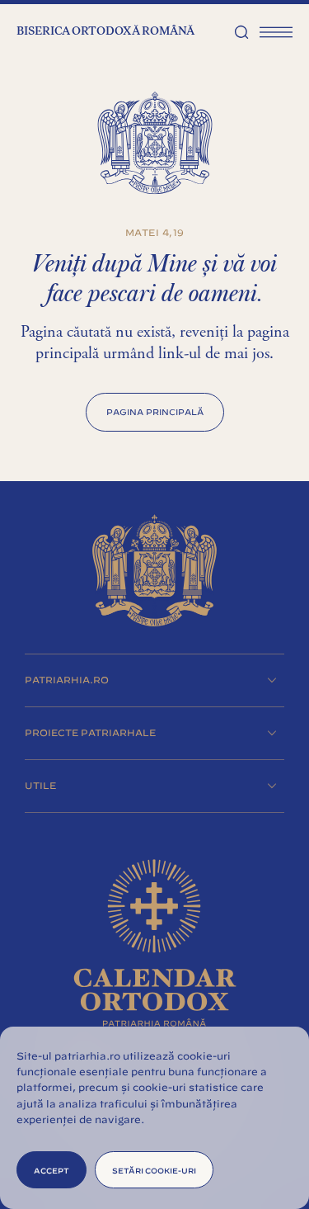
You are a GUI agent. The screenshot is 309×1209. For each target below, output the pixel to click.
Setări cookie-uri (154, 1170)
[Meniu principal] (276, 31)
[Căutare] (241, 31)
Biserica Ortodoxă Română (105, 32)
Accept (51, 1170)
